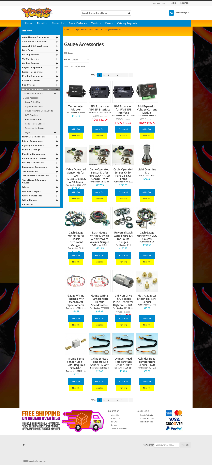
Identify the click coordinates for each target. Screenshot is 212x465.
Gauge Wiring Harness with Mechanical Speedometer (75, 300)
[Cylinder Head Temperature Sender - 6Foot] (99, 344)
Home (28, 23)
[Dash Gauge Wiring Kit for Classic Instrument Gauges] (76, 218)
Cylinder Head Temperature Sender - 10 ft (123, 362)
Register (184, 3)
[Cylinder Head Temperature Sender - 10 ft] (123, 344)
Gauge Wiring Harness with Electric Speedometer (99, 300)
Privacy (114, 425)
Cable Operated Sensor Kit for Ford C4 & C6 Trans (123, 174)
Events (109, 23)
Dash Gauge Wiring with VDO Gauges (147, 236)
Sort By (67, 60)
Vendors (96, 23)
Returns (114, 422)
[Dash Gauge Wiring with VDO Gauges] (147, 218)
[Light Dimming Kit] (147, 155)
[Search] (128, 13)
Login (173, 3)
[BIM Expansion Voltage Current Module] (147, 92)
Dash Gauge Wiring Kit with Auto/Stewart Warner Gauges (99, 237)
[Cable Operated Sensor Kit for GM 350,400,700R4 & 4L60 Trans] (76, 155)
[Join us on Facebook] (23, 445)
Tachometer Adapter (76, 108)
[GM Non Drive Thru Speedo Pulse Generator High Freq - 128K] (123, 281)
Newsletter (148, 445)
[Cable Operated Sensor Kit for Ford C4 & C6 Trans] (123, 155)
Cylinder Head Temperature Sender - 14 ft (146, 362)
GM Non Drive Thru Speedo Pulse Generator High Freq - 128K (123, 300)
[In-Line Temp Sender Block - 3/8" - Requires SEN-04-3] (76, 344)
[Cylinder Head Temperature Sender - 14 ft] (147, 344)
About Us (42, 23)
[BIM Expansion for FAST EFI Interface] (123, 92)
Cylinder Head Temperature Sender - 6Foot (99, 362)
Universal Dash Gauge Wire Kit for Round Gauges (123, 237)
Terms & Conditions (119, 428)
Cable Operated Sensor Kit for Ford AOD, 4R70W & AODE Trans (99, 174)
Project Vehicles (78, 23)
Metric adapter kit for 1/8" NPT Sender (147, 299)
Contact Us (58, 23)
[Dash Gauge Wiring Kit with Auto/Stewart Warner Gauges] (99, 218)
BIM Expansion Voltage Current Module (147, 109)
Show (66, 66)
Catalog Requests (127, 23)
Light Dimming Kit (147, 171)
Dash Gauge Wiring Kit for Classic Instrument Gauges (75, 239)
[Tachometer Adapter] (76, 92)
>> (131, 75)
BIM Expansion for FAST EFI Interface (123, 109)
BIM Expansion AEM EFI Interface (99, 108)
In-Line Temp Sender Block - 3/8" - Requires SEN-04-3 (76, 363)
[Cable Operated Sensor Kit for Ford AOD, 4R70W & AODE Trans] (99, 155)
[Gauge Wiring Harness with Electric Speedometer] (99, 281)
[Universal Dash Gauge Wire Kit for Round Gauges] (123, 218)
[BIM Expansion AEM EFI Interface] (99, 92)
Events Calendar (146, 415)
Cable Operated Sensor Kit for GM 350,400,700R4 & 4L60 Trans (76, 176)
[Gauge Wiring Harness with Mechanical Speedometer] (76, 281)
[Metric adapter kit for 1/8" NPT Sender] (147, 281)
